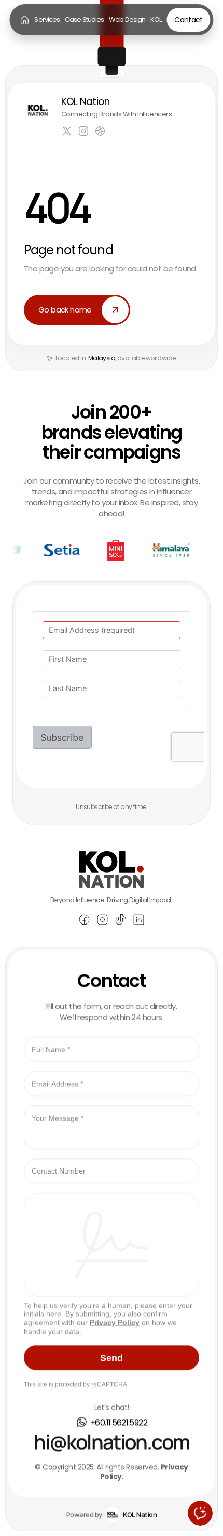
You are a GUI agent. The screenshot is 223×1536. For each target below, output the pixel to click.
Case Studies (84, 19)
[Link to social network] (67, 131)
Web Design (127, 19)
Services (47, 19)
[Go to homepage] (24, 20)
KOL (155, 19)
